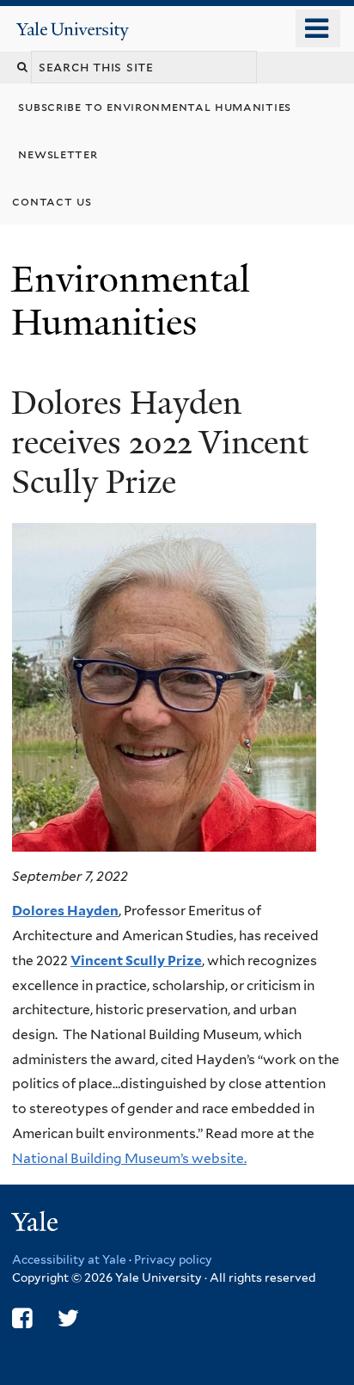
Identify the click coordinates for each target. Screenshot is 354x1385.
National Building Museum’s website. (129, 1158)
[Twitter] (68, 1318)
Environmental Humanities (130, 300)
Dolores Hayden (65, 910)
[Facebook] (22, 1318)
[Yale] (37, 1224)
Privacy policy (173, 1259)
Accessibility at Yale (69, 1259)
